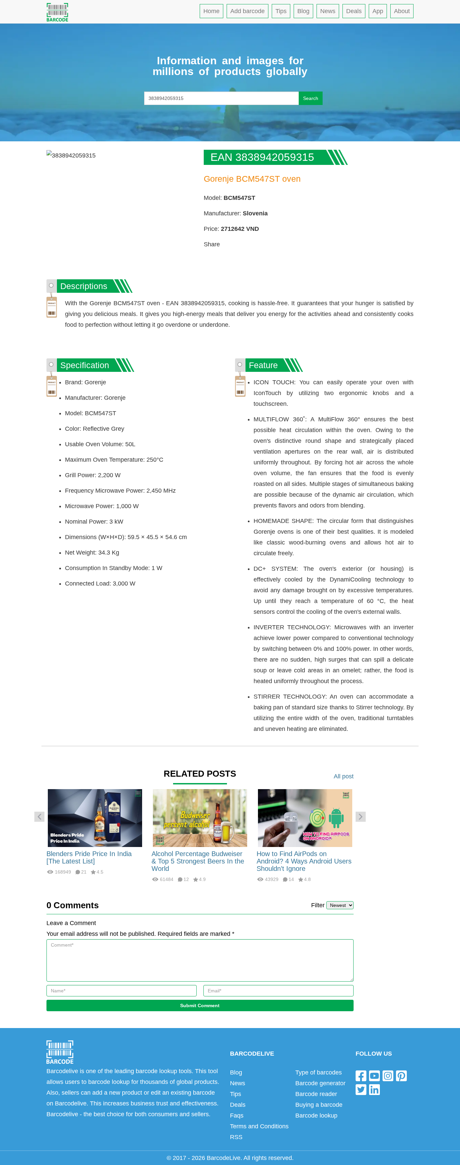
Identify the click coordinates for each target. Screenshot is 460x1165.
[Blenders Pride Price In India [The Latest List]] (94, 817)
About (402, 11)
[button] (39, 817)
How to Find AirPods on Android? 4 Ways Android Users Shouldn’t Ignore (304, 861)
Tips (281, 11)
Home (211, 11)
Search (310, 98)
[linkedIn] (374, 1089)
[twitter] (361, 1089)
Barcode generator (320, 1083)
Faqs (236, 1115)
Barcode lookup (316, 1115)
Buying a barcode (318, 1104)
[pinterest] (401, 1075)
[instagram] (388, 1075)
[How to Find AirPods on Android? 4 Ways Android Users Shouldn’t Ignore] (305, 817)
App (377, 11)
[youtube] (374, 1075)
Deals (354, 11)
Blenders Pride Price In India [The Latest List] (89, 857)
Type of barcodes (318, 1072)
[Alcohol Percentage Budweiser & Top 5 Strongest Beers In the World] (200, 817)
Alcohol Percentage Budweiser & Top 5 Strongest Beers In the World (198, 861)
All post (344, 776)
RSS (236, 1137)
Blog (303, 11)
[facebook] (361, 1075)
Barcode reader (316, 1094)
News (327, 11)
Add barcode (247, 11)
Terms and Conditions (259, 1126)
